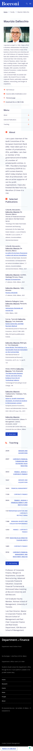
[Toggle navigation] (30, 3)
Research (4, 684)
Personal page (10, 98)
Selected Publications (10, 120)
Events (4, 688)
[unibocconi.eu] (10, 3)
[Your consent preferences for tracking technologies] (30, 748)
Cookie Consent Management (11, 743)
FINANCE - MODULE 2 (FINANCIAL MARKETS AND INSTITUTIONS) (19, 502)
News (3, 692)
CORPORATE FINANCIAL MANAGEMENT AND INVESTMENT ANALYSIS (20, 554)
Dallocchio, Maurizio (12, 212)
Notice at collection (9, 749)
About (5, 115)
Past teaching (13, 563)
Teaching (6, 124)
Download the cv (11, 102)
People (4, 697)
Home (5, 12)
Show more (12, 434)
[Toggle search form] (26, 3)
